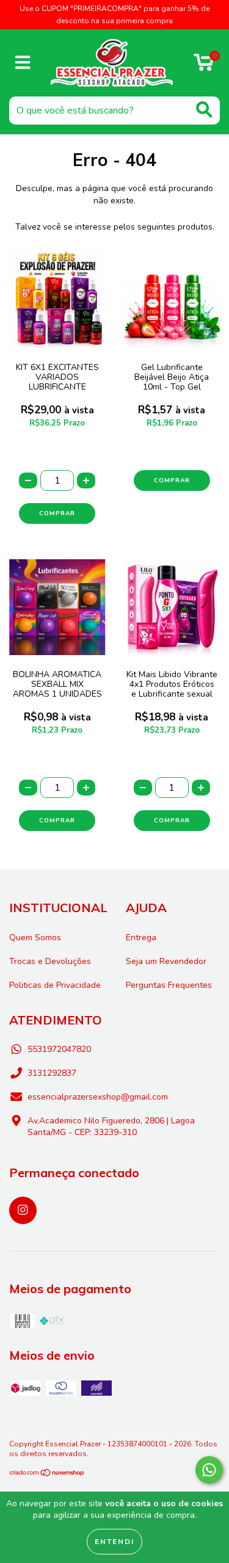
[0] (204, 66)
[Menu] (23, 63)
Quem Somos (35, 937)
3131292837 (51, 1073)
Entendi (114, 1542)
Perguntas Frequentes (169, 985)
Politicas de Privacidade (55, 985)
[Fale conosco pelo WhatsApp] (209, 1470)
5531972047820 (59, 1049)
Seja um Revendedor (166, 961)
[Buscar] (204, 109)
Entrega (141, 937)
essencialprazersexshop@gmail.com (97, 1097)
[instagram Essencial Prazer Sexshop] (23, 1210)
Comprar (172, 480)
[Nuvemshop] (47, 1474)
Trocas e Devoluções (50, 961)
